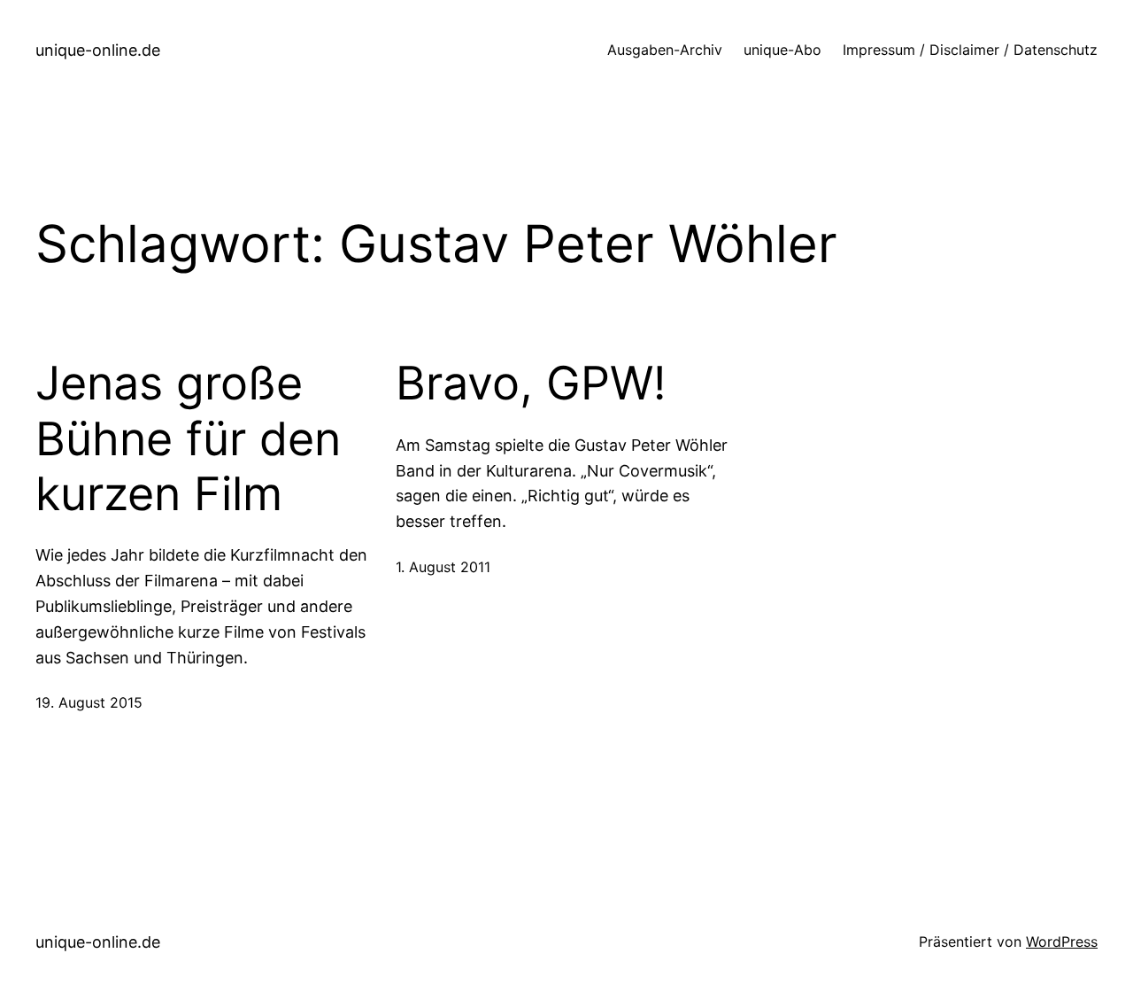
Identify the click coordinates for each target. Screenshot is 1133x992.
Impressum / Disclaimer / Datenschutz (970, 49)
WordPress (1062, 941)
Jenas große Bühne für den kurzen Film (188, 439)
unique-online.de (97, 50)
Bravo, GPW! (531, 383)
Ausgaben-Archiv (664, 49)
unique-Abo (782, 49)
